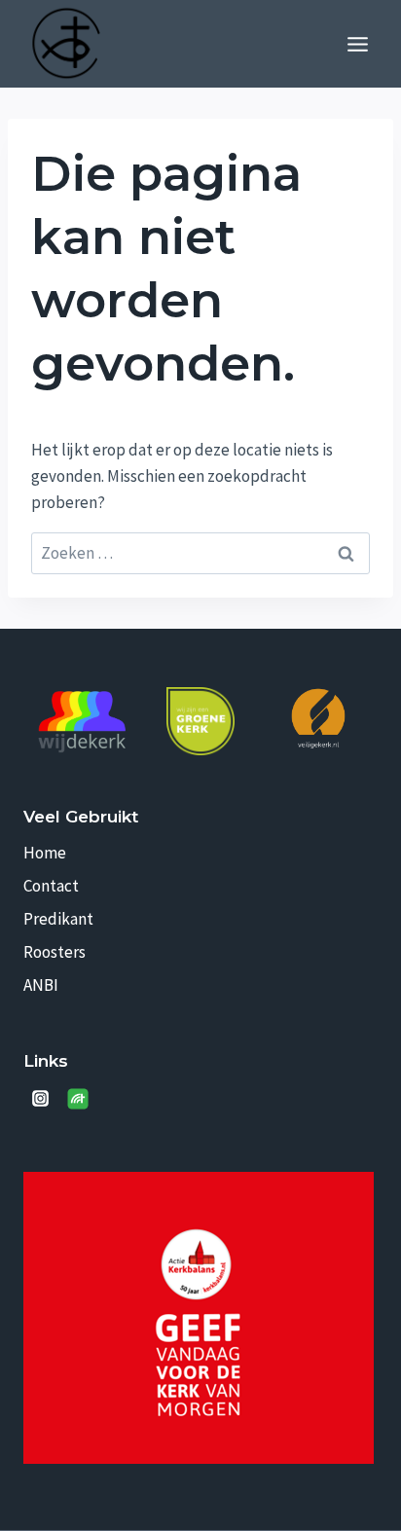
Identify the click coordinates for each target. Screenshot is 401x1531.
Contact (51, 885)
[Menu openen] (357, 43)
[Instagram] (39, 1098)
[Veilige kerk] (318, 717)
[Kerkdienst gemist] (77, 1098)
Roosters (54, 952)
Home (44, 852)
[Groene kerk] (200, 721)
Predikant (58, 919)
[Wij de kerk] (82, 722)
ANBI (40, 985)
